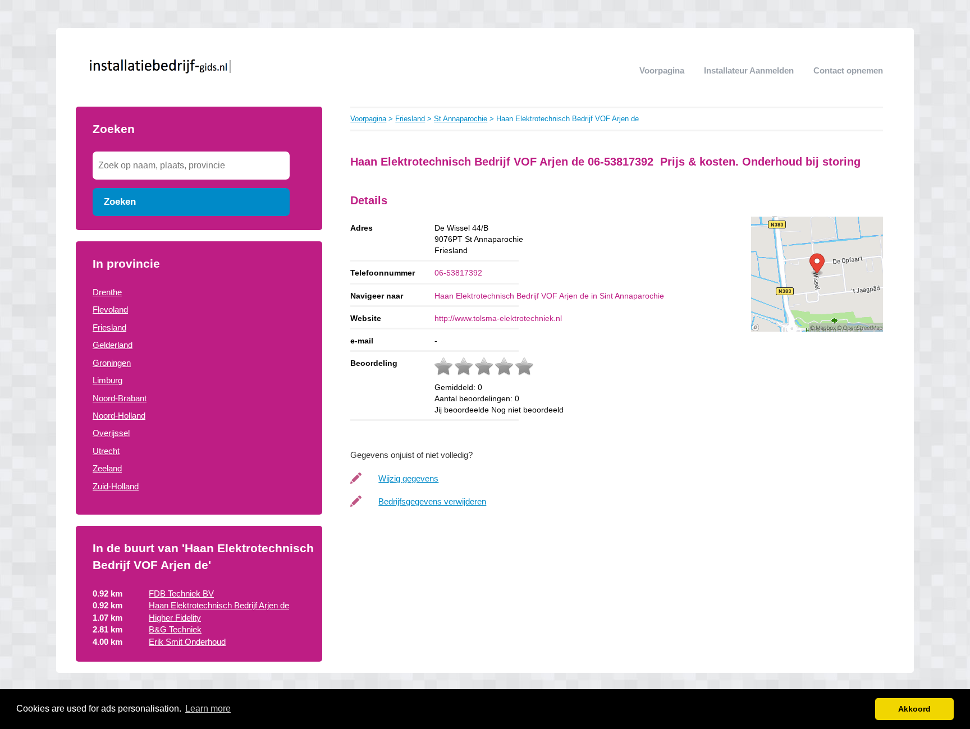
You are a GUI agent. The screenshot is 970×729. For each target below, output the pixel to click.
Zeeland (107, 468)
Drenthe (107, 292)
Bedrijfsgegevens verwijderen (432, 501)
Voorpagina (661, 70)
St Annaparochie (460, 118)
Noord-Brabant (120, 398)
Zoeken (120, 201)
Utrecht (106, 451)
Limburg (107, 380)
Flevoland (110, 309)
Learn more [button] (208, 708)
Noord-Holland (119, 415)
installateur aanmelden (749, 70)
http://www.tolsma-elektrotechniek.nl (498, 318)
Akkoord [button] (914, 708)
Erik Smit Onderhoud (187, 642)
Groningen (112, 363)
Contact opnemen (848, 70)
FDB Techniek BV (181, 593)
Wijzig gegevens (408, 478)
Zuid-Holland (116, 486)
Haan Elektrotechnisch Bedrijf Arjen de (219, 605)
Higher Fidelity (175, 617)
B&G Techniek (175, 629)
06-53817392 (458, 272)
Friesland (109, 327)
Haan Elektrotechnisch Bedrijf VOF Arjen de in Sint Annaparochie (549, 295)
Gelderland (112, 345)
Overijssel (111, 433)
